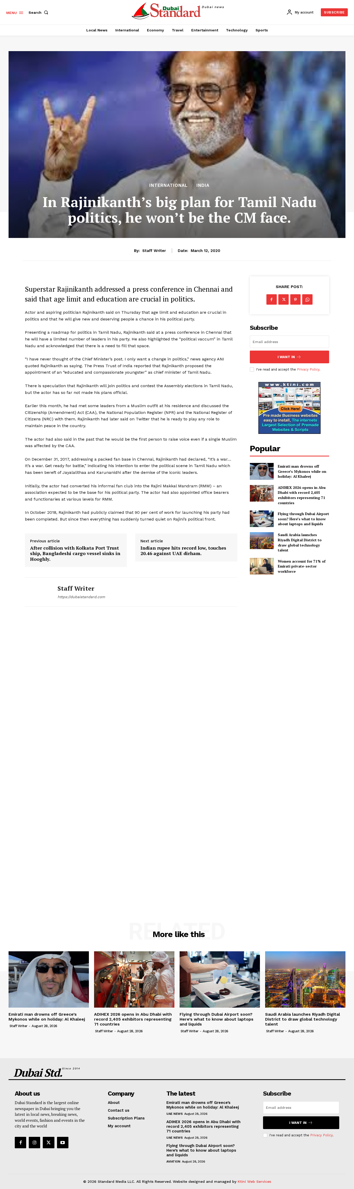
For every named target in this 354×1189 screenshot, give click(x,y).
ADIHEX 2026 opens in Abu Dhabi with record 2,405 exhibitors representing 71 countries (301, 495)
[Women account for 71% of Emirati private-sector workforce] (262, 566)
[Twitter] (283, 299)
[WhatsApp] (307, 299)
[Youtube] (62, 1142)
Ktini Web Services (254, 1181)
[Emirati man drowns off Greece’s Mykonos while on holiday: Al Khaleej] (262, 471)
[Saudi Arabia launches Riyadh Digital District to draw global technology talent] (262, 540)
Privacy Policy (308, 369)
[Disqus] (131, 687)
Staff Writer (154, 250)
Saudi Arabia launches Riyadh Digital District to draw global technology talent (300, 542)
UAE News (174, 1114)
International (168, 185)
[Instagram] (34, 1142)
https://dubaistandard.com (81, 597)
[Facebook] (271, 299)
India (202, 185)
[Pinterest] (295, 299)
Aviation (173, 1161)
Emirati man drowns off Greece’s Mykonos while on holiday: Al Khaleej (302, 471)
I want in (286, 357)
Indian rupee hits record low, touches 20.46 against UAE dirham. (183, 550)
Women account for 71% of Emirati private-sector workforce (301, 566)
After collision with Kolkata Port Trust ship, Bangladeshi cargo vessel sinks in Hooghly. (75, 553)
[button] (39, 12)
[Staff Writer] (37, 592)
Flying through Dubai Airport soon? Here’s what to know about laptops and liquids (303, 518)
